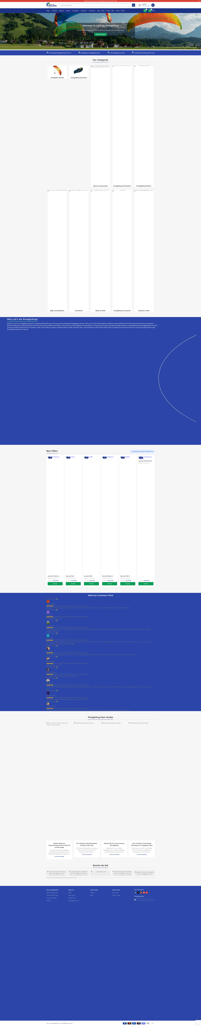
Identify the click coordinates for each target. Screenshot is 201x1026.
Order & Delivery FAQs (52, 895)
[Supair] (100, 873)
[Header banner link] (100, 1)
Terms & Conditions (51, 898)
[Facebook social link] (135, 892)
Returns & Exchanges (52, 892)
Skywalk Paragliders (53, 578)
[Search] (133, 5)
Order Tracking (116, 895)
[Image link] (144, 958)
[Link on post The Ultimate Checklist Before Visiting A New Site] (87, 781)
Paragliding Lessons (73, 900)
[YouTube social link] (144, 892)
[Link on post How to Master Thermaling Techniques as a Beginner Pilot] (142, 781)
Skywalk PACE (70, 576)
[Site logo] (51, 5)
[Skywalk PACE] (73, 515)
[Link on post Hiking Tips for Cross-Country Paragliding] (114, 781)
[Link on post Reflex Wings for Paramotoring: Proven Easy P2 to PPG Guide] (59, 781)
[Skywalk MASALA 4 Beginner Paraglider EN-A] (109, 515)
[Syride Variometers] (56, 873)
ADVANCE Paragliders (144, 463)
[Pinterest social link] (147, 892)
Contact (48, 900)
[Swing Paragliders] (78, 873)
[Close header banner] (199, 1)
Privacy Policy (71, 898)
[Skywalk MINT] (91, 515)
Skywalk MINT (88, 576)
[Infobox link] (144, 5)
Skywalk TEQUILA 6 (53, 576)
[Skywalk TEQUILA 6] (55, 515)
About (70, 892)
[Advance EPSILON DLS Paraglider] (145, 457)
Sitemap (92, 892)
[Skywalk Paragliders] (122, 873)
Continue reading (59, 856)
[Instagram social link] (141, 892)
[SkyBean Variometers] (144, 873)
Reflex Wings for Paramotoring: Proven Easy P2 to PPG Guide (59, 845)
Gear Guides (71, 895)
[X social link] (138, 892)
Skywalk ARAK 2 (125, 576)
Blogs (91, 895)
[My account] (153, 5)
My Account (115, 892)
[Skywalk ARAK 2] (127, 515)
